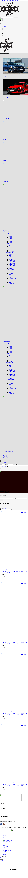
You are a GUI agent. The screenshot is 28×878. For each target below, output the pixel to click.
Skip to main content (13, 0)
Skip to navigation (4, 0)
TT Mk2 (10, 241)
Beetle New (11, 256)
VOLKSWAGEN (10, 252)
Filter (2, 500)
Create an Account (14, 872)
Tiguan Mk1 (11, 283)
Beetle (10, 255)
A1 (9, 235)
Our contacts (8, 806)
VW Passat (18, 714)
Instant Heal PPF (6, 118)
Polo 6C (10, 274)
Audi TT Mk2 (10, 571)
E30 (9, 245)
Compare (5, 854)
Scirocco (11, 279)
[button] (14, 579)
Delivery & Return (10, 812)
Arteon (10, 254)
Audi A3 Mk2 (3, 571)
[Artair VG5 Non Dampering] (14, 610)
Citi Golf (11, 259)
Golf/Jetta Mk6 (12, 267)
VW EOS (23, 571)
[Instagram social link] (4, 824)
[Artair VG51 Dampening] (14, 681)
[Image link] (11, 801)
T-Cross (10, 281)
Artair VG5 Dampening (6, 569)
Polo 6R (10, 276)
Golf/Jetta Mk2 (12, 261)
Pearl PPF (5, 160)
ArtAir (4, 466)
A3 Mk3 (10, 238)
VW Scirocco (18, 572)
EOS (10, 258)
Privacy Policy (9, 810)
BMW (7, 243)
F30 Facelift (11, 251)
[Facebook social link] (1, 824)
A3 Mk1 (10, 236)
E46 (9, 247)
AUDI (7, 233)
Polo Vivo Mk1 (12, 277)
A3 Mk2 (10, 237)
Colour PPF (5, 181)
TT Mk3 (10, 242)
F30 (9, 250)
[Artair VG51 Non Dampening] (14, 752)
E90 (9, 249)
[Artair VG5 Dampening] (14, 539)
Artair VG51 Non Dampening (7, 782)
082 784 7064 (3, 26)
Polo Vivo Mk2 (12, 278)
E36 (9, 246)
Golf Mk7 (11, 268)
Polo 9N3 (11, 272)
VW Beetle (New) (16, 571)
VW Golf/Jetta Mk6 (11, 572)
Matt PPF (5, 139)
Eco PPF (4, 76)
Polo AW (11, 273)
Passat (10, 270)
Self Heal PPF (5, 97)
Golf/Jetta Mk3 (12, 263)
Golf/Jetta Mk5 (12, 265)
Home (1, 466)
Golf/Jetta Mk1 (12, 260)
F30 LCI (11, 361)
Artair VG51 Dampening (6, 711)
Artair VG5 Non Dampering (7, 640)
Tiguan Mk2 (11, 285)
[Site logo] (9, 16)
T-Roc (10, 282)
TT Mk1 (10, 240)
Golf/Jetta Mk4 (12, 264)
